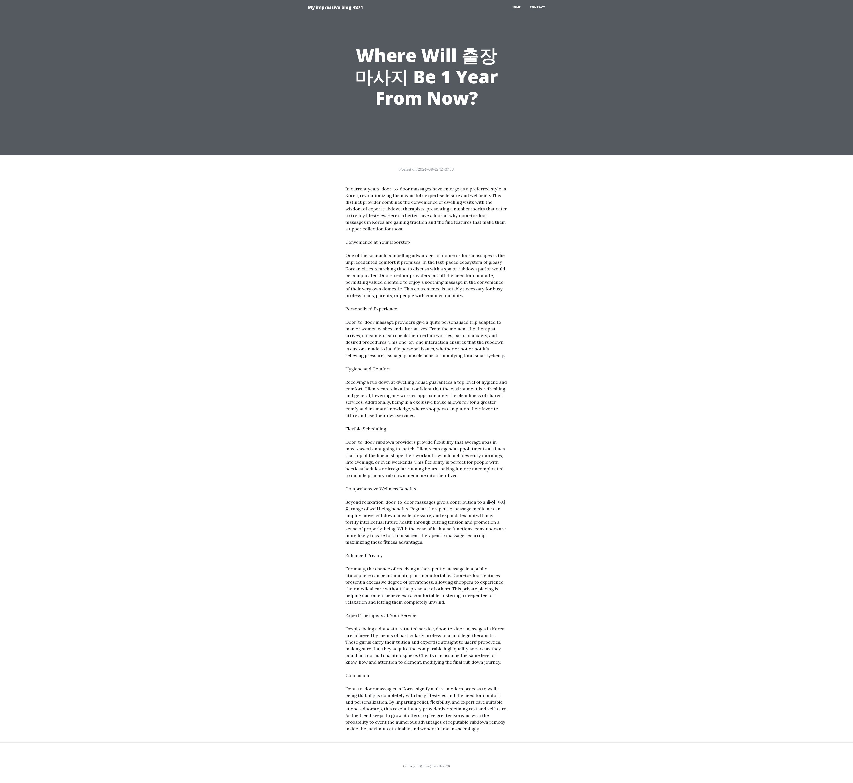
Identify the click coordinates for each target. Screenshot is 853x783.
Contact (537, 7)
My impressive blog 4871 (335, 7)
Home (516, 7)
